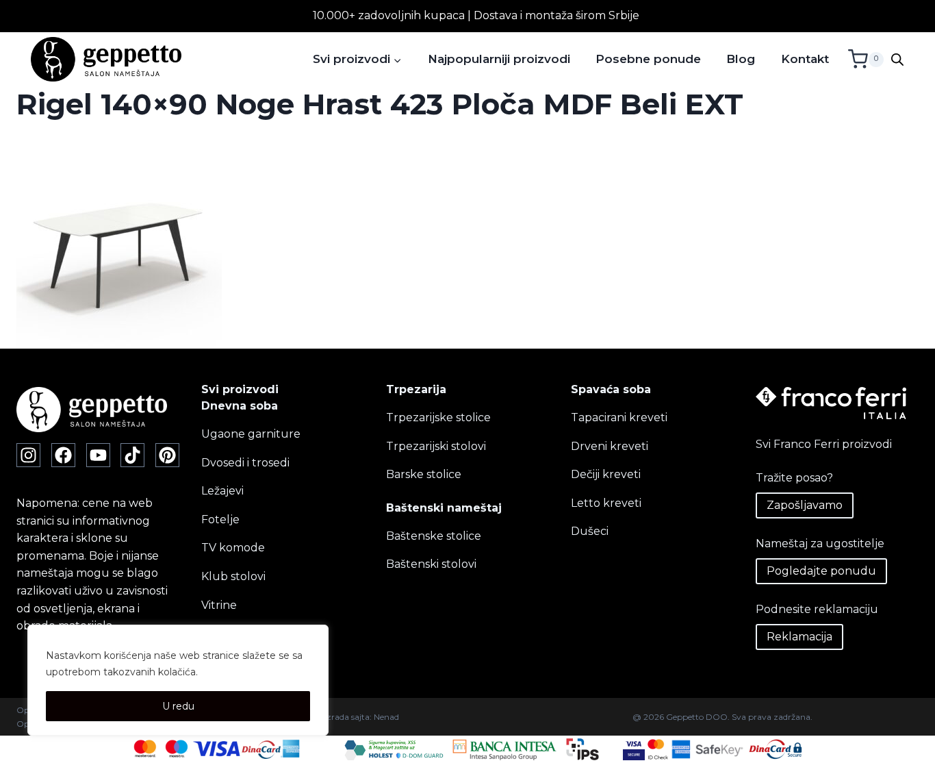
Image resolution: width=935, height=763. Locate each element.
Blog (740, 59)
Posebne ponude (648, 59)
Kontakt (805, 59)
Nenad (386, 717)
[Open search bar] (897, 59)
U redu (178, 706)
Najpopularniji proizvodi (499, 59)
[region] (178, 680)
